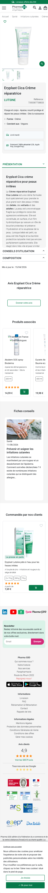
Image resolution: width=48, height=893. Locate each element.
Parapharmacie (24, 672)
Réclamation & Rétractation (24, 705)
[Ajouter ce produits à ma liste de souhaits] (5, 21)
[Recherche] (35, 8)
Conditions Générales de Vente (24, 730)
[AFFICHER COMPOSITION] (43, 258)
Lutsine (10, 100)
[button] (4, 8)
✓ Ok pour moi (25, 885)
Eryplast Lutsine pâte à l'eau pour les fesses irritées (22, 564)
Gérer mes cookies (24, 737)
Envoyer (37, 641)
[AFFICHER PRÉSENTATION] (43, 164)
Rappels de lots (24, 711)
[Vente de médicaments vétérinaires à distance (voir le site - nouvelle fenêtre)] (25, 795)
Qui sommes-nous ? (24, 661)
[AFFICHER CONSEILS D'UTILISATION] (43, 251)
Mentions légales (24, 723)
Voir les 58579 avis (24, 760)
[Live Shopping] (21, 612)
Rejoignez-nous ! (24, 678)
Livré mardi (14, 135)
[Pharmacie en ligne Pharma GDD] (18, 8)
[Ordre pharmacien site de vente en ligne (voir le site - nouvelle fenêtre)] (12, 795)
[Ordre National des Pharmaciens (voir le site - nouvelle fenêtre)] (37, 795)
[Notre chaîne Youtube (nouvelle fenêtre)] (13, 612)
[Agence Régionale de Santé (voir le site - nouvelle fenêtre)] (15, 808)
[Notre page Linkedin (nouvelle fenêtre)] (4, 612)
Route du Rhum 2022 (24, 675)
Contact (24, 708)
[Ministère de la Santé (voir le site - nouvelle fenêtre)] (36, 782)
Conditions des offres (24, 733)
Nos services (24, 668)
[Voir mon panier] (45, 8)
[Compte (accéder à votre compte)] (40, 8)
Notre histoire (24, 665)
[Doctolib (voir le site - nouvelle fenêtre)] (33, 823)
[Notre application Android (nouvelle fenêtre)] (33, 684)
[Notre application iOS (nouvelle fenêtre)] (14, 684)
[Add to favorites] (26, 333)
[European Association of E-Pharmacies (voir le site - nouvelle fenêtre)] (15, 823)
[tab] (13, 68)
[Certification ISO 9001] (18, 783)
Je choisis (25, 878)
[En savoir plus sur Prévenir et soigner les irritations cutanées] (24, 429)
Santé (9, 441)
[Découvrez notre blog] (36, 612)
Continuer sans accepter (12, 847)
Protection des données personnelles (24, 726)
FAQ (24, 701)
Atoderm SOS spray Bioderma (14, 362)
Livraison (24, 698)
